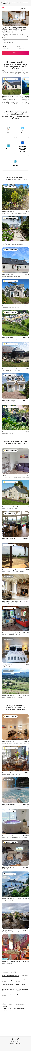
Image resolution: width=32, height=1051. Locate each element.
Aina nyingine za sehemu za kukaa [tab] (10, 975)
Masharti (18, 1043)
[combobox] (15, 43)
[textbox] (8, 48)
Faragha (12, 1043)
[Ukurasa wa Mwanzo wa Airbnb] (3, 8)
